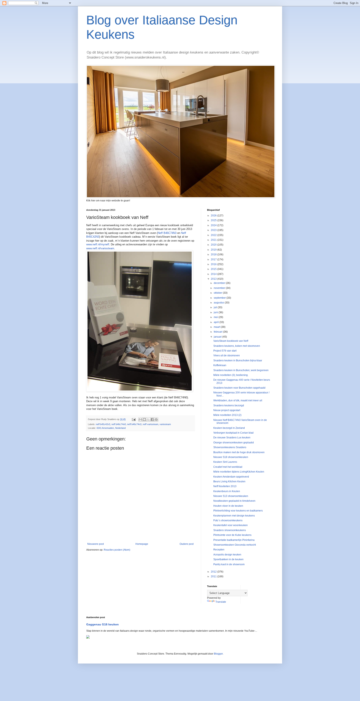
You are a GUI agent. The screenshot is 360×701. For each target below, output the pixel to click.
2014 (214, 274)
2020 (214, 244)
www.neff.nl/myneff (97, 244)
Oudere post (187, 544)
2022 (214, 235)
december (220, 283)
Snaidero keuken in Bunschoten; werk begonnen (241, 370)
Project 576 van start (224, 350)
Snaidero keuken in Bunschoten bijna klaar (237, 360)
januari (218, 336)
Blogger (218, 653)
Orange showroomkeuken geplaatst (233, 442)
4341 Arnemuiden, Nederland (111, 428)
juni (216, 312)
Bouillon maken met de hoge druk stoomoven (239, 452)
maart (217, 327)
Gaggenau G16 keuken (102, 624)
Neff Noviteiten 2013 (224, 486)
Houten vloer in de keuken (228, 505)
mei (216, 317)
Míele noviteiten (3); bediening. (230, 375)
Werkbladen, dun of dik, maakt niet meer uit (237, 400)
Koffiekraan (219, 365)
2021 (214, 239)
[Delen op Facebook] (152, 419)
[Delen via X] (148, 419)
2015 (214, 269)
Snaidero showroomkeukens (229, 530)
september (220, 297)
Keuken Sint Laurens (225, 461)
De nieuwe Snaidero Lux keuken (231, 437)
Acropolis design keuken (227, 554)
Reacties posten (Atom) (117, 549)
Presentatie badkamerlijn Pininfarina (234, 540)
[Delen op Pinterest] (156, 419)
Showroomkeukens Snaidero (229, 447)
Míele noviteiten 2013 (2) (227, 415)
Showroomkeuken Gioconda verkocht (234, 544)
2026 (214, 215)
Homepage (141, 544)
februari (218, 331)
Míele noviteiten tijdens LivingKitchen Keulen (238, 471)
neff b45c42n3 (103, 424)
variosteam (165, 424)
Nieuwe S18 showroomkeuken (230, 457)
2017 (214, 259)
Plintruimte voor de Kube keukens (232, 535)
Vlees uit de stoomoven (226, 355)
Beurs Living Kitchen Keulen (229, 481)
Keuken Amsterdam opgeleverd (231, 476)
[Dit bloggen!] (144, 419)
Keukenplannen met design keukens (234, 515)
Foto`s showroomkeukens (227, 520)
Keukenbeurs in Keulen (226, 491)
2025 (214, 220)
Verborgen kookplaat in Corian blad (233, 432)
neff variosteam (150, 424)
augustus (219, 302)
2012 (214, 571)
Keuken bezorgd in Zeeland (229, 428)
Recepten (218, 549)
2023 (214, 230)
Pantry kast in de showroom (229, 564)
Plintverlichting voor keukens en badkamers (238, 510)
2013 (214, 278)
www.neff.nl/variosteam (100, 248)
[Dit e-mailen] (140, 419)
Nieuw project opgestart (226, 410)
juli (216, 307)
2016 (214, 264)
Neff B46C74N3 (167, 232)
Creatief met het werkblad (227, 466)
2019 (214, 249)
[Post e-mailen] (133, 419)
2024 (214, 225)
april (216, 322)
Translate (220, 601)
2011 (214, 576)
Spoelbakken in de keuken (228, 559)
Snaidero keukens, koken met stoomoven (236, 345)
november (220, 288)
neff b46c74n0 (118, 424)
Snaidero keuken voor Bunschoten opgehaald (239, 387)
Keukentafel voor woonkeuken (230, 525)
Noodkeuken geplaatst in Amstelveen (234, 500)
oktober (218, 292)
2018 (214, 254)
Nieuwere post (95, 544)
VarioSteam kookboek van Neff (230, 340)
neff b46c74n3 (134, 424)
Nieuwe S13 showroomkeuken (230, 496)
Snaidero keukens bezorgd (228, 405)
